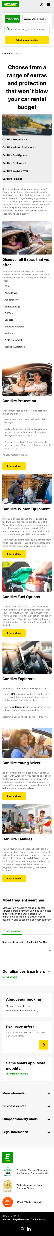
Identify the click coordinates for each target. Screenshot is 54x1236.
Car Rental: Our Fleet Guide (38, 942)
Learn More (14, 466)
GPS (6, 286)
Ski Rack (8, 333)
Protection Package (14, 326)
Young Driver (10, 293)
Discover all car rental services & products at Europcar (13, 942)
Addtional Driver (12, 299)
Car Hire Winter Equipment (18, 147)
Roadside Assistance (14, 346)
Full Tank (8, 313)
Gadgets (8, 319)
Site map (6, 1219)
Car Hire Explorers (13, 163)
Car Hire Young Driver (15, 170)
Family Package (12, 306)
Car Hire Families (12, 178)
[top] (50, 951)
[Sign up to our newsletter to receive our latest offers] (43, 1045)
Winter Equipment (13, 340)
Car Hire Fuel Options (15, 155)
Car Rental (7, 53)
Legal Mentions (21, 1219)
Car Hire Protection (14, 139)
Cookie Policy (38, 1219)
